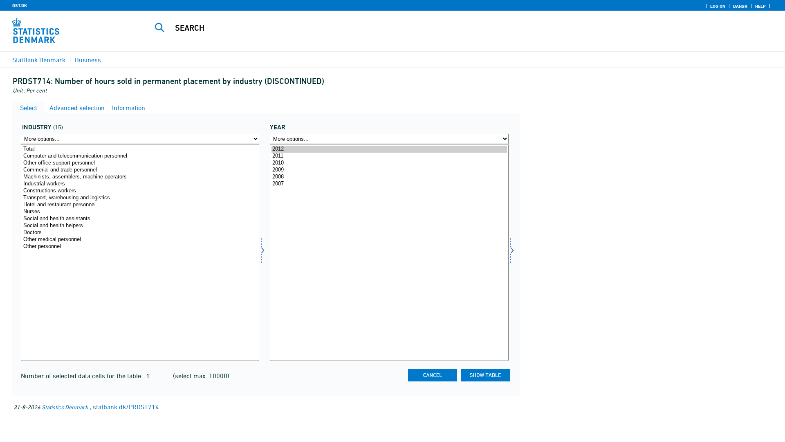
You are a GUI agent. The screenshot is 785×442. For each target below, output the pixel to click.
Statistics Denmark (65, 407)
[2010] (389, 163)
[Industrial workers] (140, 183)
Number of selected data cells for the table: (82, 375)
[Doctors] (140, 232)
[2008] (389, 177)
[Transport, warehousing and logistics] (140, 197)
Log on (717, 6)
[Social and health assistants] (140, 218)
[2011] (389, 156)
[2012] (389, 149)
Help (760, 6)
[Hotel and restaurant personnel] (140, 204)
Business (88, 59)
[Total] (140, 149)
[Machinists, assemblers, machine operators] (140, 177)
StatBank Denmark (38, 59)
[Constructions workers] (140, 190)
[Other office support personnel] (140, 163)
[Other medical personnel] (140, 239)
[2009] (389, 170)
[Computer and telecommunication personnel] (140, 156)
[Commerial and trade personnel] (140, 170)
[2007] (389, 183)
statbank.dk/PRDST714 (126, 406)
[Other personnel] (140, 246)
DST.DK (19, 5)
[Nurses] (140, 211)
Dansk (740, 6)
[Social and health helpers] (140, 225)
